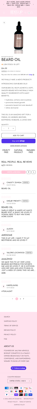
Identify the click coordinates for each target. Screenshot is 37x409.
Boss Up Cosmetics (15, 398)
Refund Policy (10, 330)
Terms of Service (11, 325)
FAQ (5, 339)
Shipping (4, 71)
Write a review (13, 172)
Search (7, 317)
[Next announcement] (33, 4)
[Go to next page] (24, 298)
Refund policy (28, 398)
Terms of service (25, 402)
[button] (4, 13)
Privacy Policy (10, 334)
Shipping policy (10, 321)
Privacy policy (13, 402)
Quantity (5, 124)
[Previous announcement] (3, 4)
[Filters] (29, 172)
